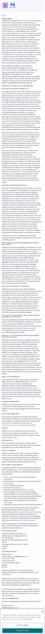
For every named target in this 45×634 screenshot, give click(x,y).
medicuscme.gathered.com (11, 425)
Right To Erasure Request (26, 520)
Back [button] (4, 16)
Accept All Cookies (22, 631)
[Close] (42, 611)
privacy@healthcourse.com (28, 512)
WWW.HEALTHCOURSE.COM (11, 70)
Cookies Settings (22, 625)
